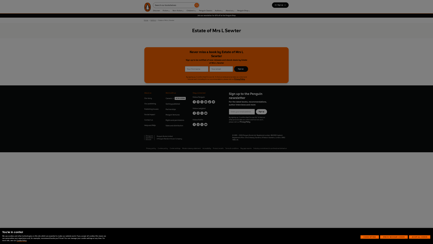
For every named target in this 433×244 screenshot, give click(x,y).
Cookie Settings (369, 237)
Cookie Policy (22, 241)
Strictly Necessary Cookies (394, 237)
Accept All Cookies (419, 237)
